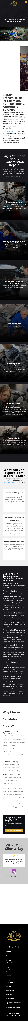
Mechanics (8, 958)
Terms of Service (10, 982)
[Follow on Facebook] (9, 947)
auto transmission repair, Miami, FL (13, 481)
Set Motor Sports (9, 131)
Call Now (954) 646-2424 (14, 830)
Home (7, 955)
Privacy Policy (10, 980)
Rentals (8, 965)
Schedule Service (10, 990)
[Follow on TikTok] (18, 947)
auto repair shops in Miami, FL (11, 650)
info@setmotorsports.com (13, 1007)
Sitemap (8, 971)
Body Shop (8, 960)
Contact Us (8, 969)
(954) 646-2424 (10, 998)
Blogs (7, 967)
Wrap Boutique (10, 962)
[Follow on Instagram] (12, 947)
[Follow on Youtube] (15, 947)
